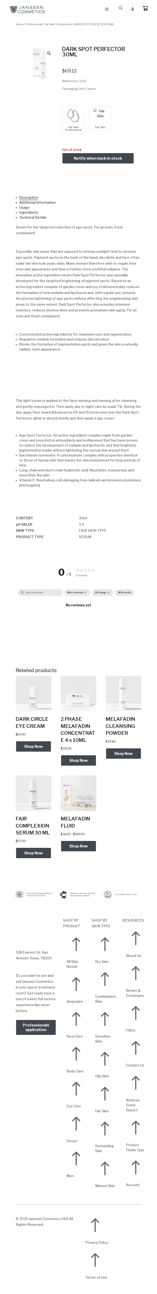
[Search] (121, 9)
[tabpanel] (78, 618)
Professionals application (36, 1027)
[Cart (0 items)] (145, 8)
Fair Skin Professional (57, 24)
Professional (34, 24)
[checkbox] (124, 592)
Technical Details (33, 217)
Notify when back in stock (98, 158)
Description (28, 197)
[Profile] (132, 9)
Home (20, 24)
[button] (49, 53)
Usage (24, 207)
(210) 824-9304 (29, 946)
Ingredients (28, 212)
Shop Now (33, 746)
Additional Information (37, 202)
